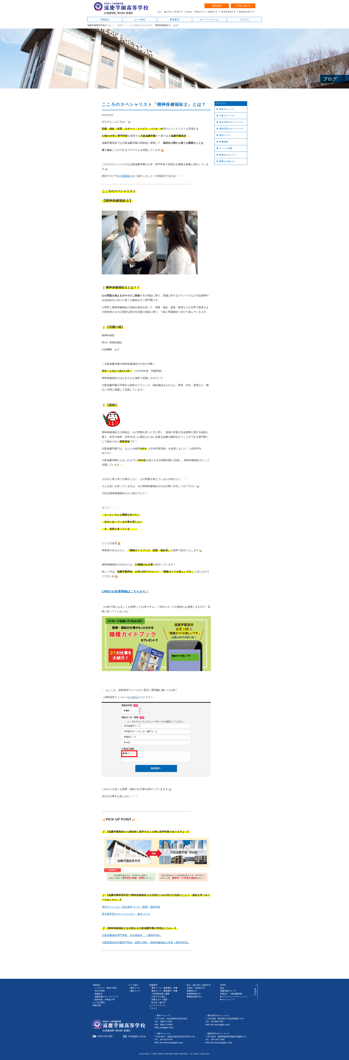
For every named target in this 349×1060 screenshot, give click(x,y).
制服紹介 (99, 994)
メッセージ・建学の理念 (106, 988)
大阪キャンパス (226, 115)
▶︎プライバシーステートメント (234, 996)
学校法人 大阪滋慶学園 (231, 994)
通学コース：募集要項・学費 (164, 988)
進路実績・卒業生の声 (105, 999)
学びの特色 (100, 991)
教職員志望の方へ (247, 12)
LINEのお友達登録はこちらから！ (125, 591)
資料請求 (217, 5)
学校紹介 (105, 19)
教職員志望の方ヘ (195, 996)
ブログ (120, 25)
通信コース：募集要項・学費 (164, 991)
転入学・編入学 (158, 1002)
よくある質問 (99, 1002)
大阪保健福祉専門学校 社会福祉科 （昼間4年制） (132, 935)
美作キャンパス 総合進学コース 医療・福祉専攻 (131, 906)
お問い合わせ (243, 5)
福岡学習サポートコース (231, 128)
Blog (222, 988)
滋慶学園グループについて (107, 996)
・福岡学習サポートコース (217, 1033)
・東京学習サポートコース (217, 1015)
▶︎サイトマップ (227, 999)
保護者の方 (213, 12)
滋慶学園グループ (228, 991)
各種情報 (223, 141)
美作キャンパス (226, 109)
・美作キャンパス (163, 1015)
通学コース (135, 988)
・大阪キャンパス (163, 1033)
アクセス (244, 19)
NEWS (223, 985)
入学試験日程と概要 (160, 994)
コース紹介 (140, 19)
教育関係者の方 (228, 12)
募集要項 (174, 19)
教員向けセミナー (228, 155)
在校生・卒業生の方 (195, 12)
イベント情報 (225, 148)
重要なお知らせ (226, 161)
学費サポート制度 (159, 999)
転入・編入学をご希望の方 (170, 12)
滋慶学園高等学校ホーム (99, 25)
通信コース (224, 135)
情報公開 (97, 1005)
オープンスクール (209, 19)
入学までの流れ (158, 996)
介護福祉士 (126, 175)
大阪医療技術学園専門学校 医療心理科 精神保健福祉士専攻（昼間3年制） (146, 942)
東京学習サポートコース (231, 122)
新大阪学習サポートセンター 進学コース (126, 913)
